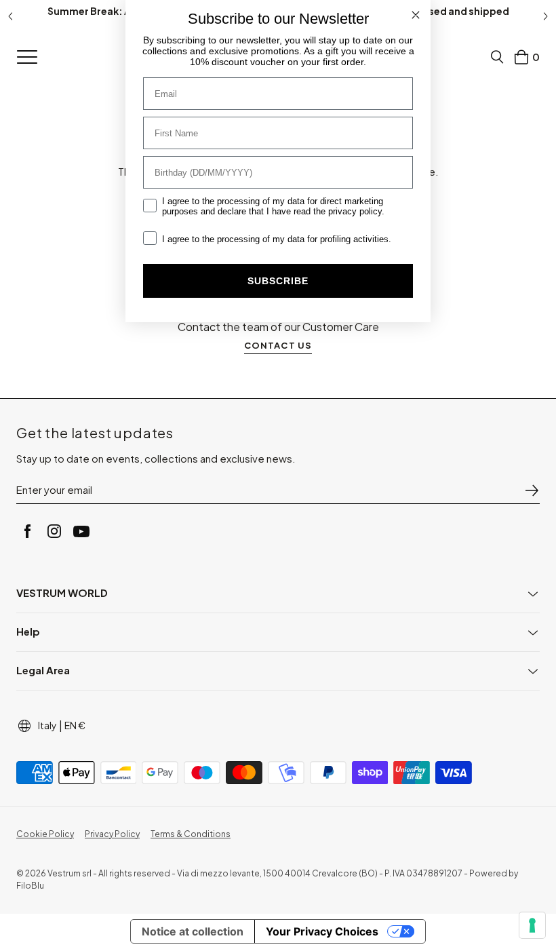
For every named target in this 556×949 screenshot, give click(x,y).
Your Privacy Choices (322, 931)
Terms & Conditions (191, 834)
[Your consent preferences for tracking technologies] (532, 925)
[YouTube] (81, 531)
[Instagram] (54, 531)
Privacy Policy (112, 834)
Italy (47, 725)
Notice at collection (192, 931)
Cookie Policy (45, 834)
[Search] (497, 57)
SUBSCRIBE (278, 280)
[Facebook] (27, 531)
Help (28, 631)
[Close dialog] (416, 15)
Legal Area (43, 669)
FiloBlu (30, 885)
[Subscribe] (531, 490)
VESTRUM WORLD (62, 592)
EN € (74, 725)
